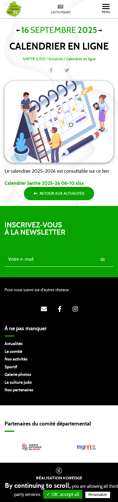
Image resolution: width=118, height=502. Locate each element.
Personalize (97, 495)
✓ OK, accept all (62, 494)
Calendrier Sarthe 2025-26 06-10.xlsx (44, 183)
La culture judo (18, 382)
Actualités (14, 344)
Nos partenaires (19, 390)
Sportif (11, 367)
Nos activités (16, 359)
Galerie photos (18, 375)
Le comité (13, 352)
